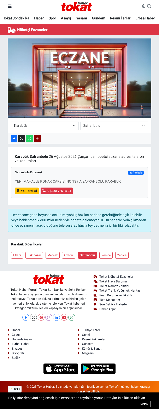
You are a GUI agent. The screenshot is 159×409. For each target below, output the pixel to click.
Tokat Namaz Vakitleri (114, 286)
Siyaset (17, 348)
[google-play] (98, 368)
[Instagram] (48, 317)
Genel (86, 335)
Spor (52, 18)
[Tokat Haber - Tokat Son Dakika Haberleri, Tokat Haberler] (76, 6)
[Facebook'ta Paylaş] (14, 138)
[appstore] (61, 368)
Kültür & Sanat (91, 348)
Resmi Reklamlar (93, 339)
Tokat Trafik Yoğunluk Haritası (120, 290)
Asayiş (66, 18)
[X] (33, 317)
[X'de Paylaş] (21, 138)
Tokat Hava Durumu (113, 281)
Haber (39, 18)
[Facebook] (25, 317)
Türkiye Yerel (91, 330)
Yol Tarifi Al (29, 191)
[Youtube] (64, 317)
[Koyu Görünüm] (143, 6)
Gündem (98, 18)
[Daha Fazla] (37, 138)
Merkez (52, 255)
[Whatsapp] (71, 317)
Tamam (144, 404)
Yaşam (81, 18)
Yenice (106, 255)
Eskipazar (34, 255)
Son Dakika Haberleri (114, 304)
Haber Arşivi (107, 309)
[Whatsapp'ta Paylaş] (29, 138)
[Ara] (149, 6)
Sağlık (16, 358)
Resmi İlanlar (120, 18)
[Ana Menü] (10, 6)
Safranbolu (87, 255)
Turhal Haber (20, 344)
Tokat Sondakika (16, 18)
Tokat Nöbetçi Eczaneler (116, 277)
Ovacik (68, 255)
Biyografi (18, 353)
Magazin (88, 353)
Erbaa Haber (145, 18)
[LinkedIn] (56, 317)
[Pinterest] (41, 317)
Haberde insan (22, 339)
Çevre (16, 335)
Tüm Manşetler (109, 300)
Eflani (17, 255)
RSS (16, 389)
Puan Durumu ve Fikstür (115, 295)
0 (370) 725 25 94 (59, 191)
